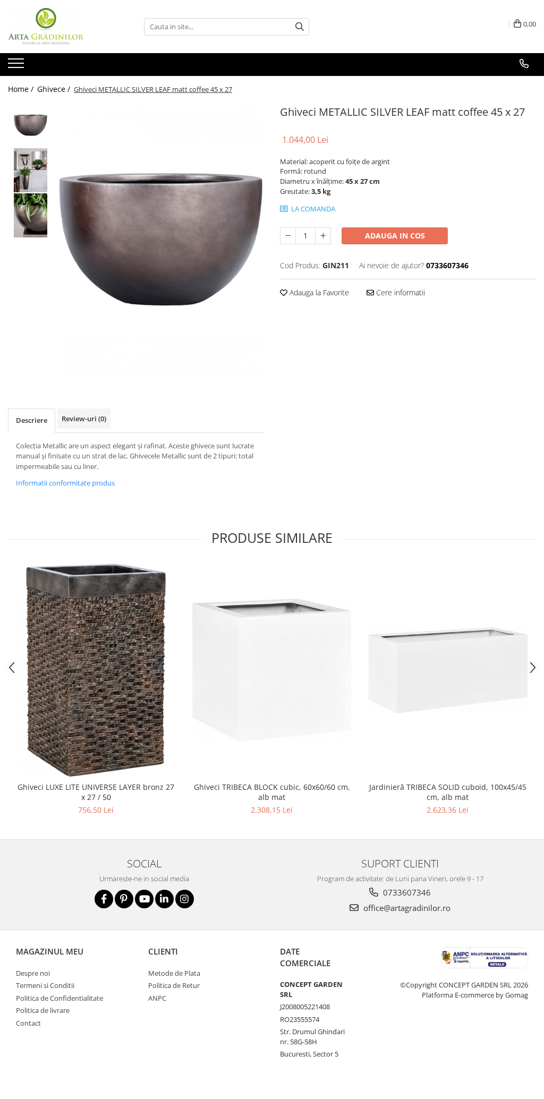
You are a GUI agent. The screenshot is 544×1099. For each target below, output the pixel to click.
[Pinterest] (124, 899)
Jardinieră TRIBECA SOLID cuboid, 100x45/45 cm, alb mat (447, 792)
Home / (22, 89)
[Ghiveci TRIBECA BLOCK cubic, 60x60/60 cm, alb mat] (272, 670)
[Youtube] (144, 899)
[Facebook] (104, 899)
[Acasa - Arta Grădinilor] (61, 26)
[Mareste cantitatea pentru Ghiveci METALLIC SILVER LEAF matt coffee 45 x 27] (323, 235)
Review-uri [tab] (84, 418)
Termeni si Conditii (45, 985)
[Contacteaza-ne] (524, 63)
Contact (28, 1023)
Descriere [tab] (31, 420)
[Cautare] (299, 27)
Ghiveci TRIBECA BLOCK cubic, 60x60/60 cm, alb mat (272, 792)
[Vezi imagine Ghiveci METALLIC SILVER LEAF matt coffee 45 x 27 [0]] (30, 125)
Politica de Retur (174, 985)
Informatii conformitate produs (65, 483)
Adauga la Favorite (318, 292)
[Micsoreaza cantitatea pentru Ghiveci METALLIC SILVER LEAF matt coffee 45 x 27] (288, 235)
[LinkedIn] (164, 899)
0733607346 (406, 892)
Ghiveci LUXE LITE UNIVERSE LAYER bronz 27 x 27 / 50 (96, 792)
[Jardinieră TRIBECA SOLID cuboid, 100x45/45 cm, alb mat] (448, 670)
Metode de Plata (174, 973)
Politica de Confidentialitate (59, 998)
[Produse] (17, 66)
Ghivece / (54, 89)
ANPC (157, 998)
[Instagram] (184, 899)
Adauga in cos (395, 236)
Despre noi (33, 973)
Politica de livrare (43, 1010)
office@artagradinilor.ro (405, 907)
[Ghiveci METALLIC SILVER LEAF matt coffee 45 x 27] (161, 240)
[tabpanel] (161, 240)
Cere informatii (399, 292)
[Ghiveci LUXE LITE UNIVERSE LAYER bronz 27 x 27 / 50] (96, 670)
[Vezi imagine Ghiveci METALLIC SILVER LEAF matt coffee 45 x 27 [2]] (30, 215)
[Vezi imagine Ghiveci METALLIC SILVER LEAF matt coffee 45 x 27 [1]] (30, 170)
